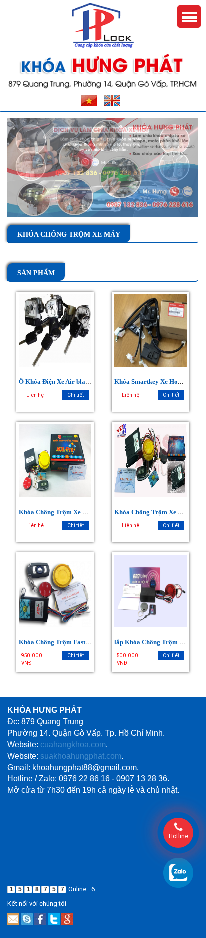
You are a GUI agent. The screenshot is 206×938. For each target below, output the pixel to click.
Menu (189, 16)
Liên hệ (35, 395)
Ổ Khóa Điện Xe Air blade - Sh (61, 381)
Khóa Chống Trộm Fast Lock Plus (67, 642)
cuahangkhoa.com (73, 744)
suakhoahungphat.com (81, 756)
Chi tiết (76, 395)
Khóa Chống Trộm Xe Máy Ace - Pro (70, 512)
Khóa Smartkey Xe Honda (151, 381)
